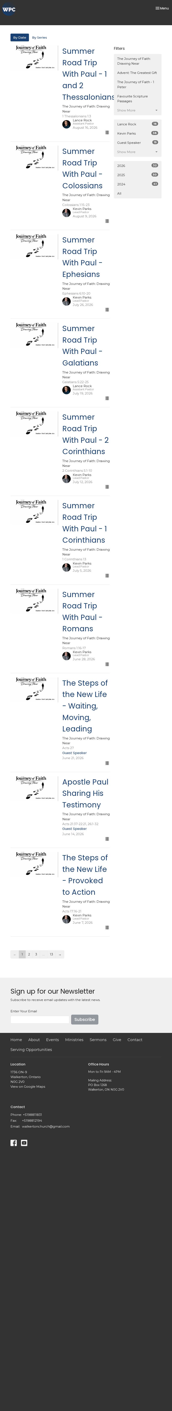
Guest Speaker (137, 142)
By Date (19, 37)
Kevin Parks (137, 133)
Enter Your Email (23, 1011)
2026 (137, 166)
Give (117, 1040)
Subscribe (84, 1019)
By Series (39, 37)
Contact (135, 1040)
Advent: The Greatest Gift (137, 73)
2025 (137, 175)
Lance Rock (137, 124)
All (119, 193)
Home (16, 1040)
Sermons (98, 1040)
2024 (137, 184)
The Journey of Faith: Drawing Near (134, 61)
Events (52, 1040)
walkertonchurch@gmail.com (46, 1126)
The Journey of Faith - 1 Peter (135, 84)
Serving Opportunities (31, 1049)
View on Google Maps (27, 1087)
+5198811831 (32, 1115)
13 (51, 954)
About (34, 1040)
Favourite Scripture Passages (132, 98)
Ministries (74, 1040)
